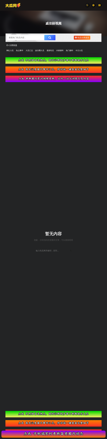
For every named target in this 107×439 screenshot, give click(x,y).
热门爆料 (69, 51)
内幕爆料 (60, 51)
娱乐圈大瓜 (39, 51)
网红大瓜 (10, 51)
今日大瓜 (79, 51)
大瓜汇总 (29, 51)
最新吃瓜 (50, 51)
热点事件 (19, 51)
